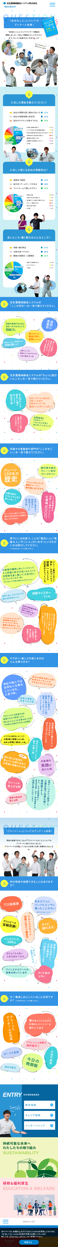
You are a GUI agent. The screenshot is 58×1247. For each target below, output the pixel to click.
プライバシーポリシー (18, 1236)
